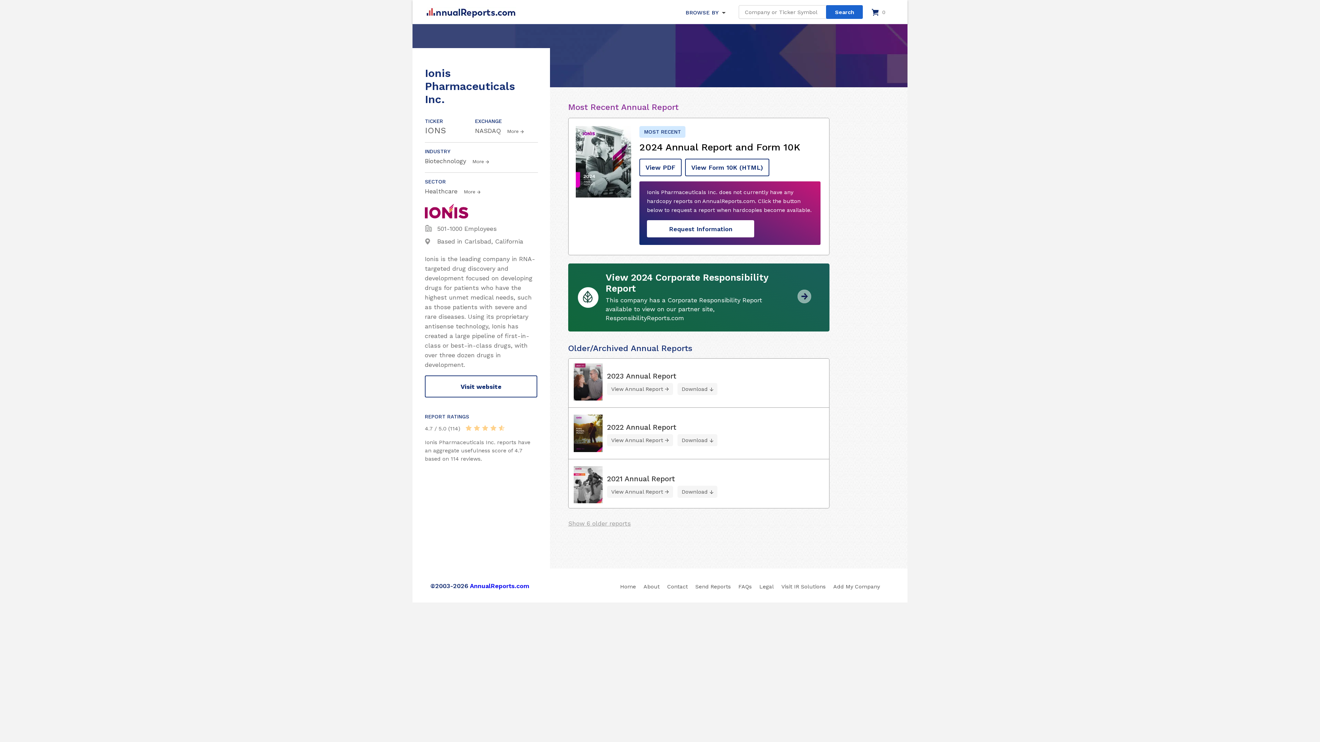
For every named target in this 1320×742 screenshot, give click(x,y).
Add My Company (856, 586)
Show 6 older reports (599, 523)
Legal (766, 586)
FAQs (745, 586)
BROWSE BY (701, 12)
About (652, 586)
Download (695, 389)
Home (628, 586)
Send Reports (713, 586)
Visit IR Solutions (803, 586)
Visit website (481, 386)
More (513, 131)
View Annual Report (637, 389)
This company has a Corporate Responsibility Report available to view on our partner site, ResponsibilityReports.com (684, 309)
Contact (677, 586)
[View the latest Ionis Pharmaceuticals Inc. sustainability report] (804, 300)
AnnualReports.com (499, 585)
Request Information (701, 229)
